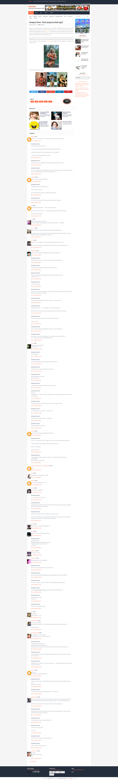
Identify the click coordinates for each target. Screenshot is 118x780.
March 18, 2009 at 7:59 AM (36, 535)
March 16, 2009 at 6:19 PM (36, 202)
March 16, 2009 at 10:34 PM (36, 340)
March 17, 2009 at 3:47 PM (36, 452)
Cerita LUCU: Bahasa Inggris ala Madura (44, 122)
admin (31, 99)
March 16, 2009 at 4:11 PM (36, 140)
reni (32, 219)
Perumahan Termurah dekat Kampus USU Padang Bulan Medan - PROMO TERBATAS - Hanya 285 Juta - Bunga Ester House (53, 1)
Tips (41, 12)
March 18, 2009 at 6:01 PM (36, 601)
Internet (51, 12)
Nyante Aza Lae (34, 750)
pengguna (33, 177)
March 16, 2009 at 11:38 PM (36, 363)
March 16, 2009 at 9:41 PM (36, 323)
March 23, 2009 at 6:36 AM (36, 758)
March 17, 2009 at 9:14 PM (36, 469)
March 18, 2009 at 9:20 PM (36, 629)
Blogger (32, 136)
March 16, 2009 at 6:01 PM (36, 194)
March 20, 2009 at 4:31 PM (36, 722)
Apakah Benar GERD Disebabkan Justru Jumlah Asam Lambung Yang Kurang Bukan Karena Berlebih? (82, 94)
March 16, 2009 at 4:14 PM (36, 157)
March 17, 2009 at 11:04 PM (36, 484)
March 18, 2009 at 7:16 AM (36, 528)
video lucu (51, 774)
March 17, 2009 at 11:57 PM (36, 492)
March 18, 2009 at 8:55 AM (36, 547)
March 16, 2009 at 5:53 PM (36, 181)
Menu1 (36, 12)
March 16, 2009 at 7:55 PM (36, 269)
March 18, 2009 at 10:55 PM (36, 686)
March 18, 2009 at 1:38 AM (36, 508)
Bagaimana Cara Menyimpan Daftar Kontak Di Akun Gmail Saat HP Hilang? (82, 85)
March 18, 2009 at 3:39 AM (36, 520)
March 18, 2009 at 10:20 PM (36, 649)
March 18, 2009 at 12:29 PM (36, 569)
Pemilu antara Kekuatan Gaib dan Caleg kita (85, 46)
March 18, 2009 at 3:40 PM (36, 592)
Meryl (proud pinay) (35, 632)
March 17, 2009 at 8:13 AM (36, 398)
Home (31, 12)
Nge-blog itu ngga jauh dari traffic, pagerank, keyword (85, 40)
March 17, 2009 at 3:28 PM (36, 435)
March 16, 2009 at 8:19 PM (36, 295)
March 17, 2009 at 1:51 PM (36, 427)
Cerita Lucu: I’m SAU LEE (66, 121)
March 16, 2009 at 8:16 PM (36, 286)
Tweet (34, 91)
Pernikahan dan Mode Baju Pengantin (84, 53)
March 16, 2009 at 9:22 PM (36, 302)
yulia (32, 611)
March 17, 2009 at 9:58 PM (36, 477)
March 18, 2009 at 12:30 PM (36, 577)
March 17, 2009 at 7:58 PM (36, 462)
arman (32, 523)
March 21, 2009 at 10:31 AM (36, 747)
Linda (32, 473)
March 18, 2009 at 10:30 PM (36, 658)
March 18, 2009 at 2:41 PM (36, 584)
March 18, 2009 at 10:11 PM (36, 638)
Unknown (33, 431)
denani (32, 343)
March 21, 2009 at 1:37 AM (36, 740)
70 (40, 24)
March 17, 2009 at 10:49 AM (36, 405)
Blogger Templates (62, 778)
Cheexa (32, 488)
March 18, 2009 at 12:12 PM (36, 562)
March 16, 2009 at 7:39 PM (36, 262)
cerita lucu (57, 772)
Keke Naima (33, 550)
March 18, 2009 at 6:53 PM (36, 617)
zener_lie (33, 228)
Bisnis (46, 12)
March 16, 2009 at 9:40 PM (36, 313)
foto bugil (62, 772)
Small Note (32, 6)
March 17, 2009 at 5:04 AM (36, 387)
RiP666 (32, 531)
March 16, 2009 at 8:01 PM (36, 278)
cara (53, 772)
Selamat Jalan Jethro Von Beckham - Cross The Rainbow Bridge (82, 89)
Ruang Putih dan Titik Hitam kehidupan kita (84, 59)
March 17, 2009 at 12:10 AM (36, 371)
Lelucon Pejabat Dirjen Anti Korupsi (66, 112)
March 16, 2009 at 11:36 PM (36, 356)
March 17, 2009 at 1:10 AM (36, 380)
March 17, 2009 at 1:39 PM (36, 420)
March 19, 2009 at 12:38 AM (36, 693)
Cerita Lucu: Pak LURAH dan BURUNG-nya (44, 112)
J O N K (32, 240)
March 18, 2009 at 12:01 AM (36, 499)
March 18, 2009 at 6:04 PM (36, 608)
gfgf (32, 205)
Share (42, 91)
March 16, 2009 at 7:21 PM (36, 247)
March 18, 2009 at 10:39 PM (36, 675)
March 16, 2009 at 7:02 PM (36, 237)
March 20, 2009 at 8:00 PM (36, 732)
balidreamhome (34, 697)
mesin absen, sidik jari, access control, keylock (40, 465)
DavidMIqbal (33, 250)
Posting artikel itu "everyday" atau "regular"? (84, 67)
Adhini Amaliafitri (34, 620)
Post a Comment (33, 761)
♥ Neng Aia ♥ (33, 558)
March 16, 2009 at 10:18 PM (36, 331)
